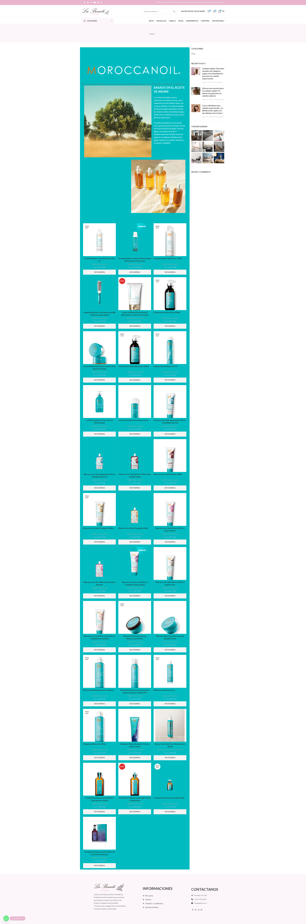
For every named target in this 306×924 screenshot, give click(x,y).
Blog (193, 53)
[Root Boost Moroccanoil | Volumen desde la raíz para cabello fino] (134, 671)
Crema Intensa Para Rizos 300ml (167, 312)
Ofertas (148, 899)
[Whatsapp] (6, 918)
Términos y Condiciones (154, 903)
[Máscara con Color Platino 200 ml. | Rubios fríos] (170, 563)
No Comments (217, 82)
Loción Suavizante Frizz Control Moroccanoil (99, 421)
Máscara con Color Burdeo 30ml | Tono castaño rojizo (135, 475)
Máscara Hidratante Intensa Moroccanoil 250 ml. (134, 637)
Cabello (94, 264)
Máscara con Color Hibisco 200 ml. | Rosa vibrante (170, 529)
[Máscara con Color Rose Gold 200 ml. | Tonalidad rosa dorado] (99, 617)
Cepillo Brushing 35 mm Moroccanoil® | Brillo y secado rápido (99, 313)
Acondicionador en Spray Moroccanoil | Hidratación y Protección (134, 259)
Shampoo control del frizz (164, 690)
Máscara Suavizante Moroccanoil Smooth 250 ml (170, 637)
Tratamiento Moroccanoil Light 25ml (169, 798)
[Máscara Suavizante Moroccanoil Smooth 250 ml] (170, 617)
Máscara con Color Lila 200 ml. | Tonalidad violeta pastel (135, 583)
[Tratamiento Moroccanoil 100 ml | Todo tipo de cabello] (99, 779)
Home (151, 34)
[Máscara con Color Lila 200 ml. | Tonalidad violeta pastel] (134, 563)
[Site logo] (95, 11)
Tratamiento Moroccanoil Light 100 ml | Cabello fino (135, 799)
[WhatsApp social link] (101, 2)
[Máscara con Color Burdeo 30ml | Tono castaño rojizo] (134, 455)
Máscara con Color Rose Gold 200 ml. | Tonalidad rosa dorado (99, 637)
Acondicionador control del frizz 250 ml (99, 259)
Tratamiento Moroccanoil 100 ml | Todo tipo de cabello (99, 799)
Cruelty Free (178, 750)
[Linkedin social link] (98, 2)
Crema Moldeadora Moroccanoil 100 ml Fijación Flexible (99, 367)
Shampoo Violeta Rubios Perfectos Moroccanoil (134, 745)
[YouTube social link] (94, 2)
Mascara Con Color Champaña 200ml (98, 528)
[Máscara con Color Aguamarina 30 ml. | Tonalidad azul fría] (99, 455)
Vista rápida (99, 272)
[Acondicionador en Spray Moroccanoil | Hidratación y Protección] (134, 239)
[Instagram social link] (91, 2)
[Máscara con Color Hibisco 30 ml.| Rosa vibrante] (99, 563)
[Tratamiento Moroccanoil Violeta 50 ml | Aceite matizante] (99, 833)
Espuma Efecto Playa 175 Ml (165, 366)
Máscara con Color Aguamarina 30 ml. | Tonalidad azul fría (99, 475)
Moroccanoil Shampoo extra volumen (98, 690)
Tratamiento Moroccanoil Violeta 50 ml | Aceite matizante (99, 853)
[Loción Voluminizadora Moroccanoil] (134, 401)
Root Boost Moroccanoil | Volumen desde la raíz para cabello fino (134, 691)
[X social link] (87, 2)
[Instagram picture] (196, 135)
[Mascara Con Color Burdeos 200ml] (170, 455)
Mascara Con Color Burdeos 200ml (168, 474)
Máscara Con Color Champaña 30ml (133, 528)
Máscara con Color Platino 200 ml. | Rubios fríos (170, 583)
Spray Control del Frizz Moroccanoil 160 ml (170, 745)
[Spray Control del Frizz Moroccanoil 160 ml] (170, 725)
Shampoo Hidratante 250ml (94, 744)
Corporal (139, 318)
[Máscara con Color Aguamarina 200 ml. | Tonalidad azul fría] (170, 401)
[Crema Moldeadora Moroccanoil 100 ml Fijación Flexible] (99, 347)
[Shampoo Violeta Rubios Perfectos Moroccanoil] (134, 725)
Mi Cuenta (149, 896)
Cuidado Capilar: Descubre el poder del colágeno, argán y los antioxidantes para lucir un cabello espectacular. (213, 73)
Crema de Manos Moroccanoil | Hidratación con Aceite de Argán (134, 313)
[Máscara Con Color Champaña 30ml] (134, 509)
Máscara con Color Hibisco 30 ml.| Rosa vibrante (99, 583)
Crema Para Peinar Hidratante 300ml (133, 366)
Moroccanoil (102, 264)
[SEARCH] (174, 11)
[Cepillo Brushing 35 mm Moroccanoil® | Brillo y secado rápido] (99, 293)
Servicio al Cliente (151, 907)
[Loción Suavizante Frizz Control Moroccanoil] (99, 401)
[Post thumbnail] (195, 75)
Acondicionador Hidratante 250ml (168, 258)
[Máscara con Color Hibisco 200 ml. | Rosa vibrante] (170, 509)
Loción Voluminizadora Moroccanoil (133, 420)
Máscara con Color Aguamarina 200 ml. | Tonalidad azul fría (170, 421)
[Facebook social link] (84, 2)
